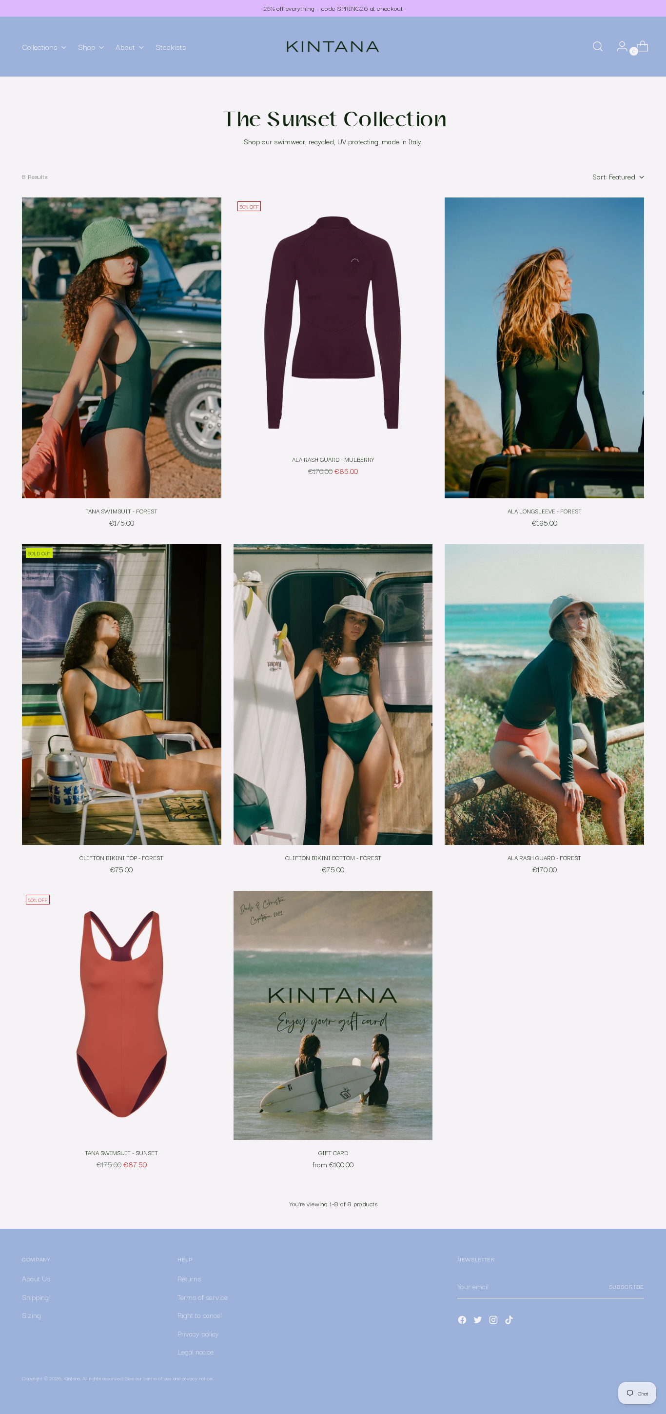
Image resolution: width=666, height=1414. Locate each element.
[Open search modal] (597, 46)
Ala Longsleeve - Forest (545, 510)
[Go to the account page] (618, 46)
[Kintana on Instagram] (494, 1321)
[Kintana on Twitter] (479, 1321)
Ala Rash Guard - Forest (544, 857)
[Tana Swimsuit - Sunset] (121, 1015)
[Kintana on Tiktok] (510, 1321)
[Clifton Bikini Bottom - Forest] (333, 694)
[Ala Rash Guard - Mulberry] (333, 322)
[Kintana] (333, 46)
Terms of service (202, 1296)
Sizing (31, 1314)
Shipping (35, 1296)
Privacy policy (198, 1333)
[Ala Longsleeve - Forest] (544, 347)
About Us (36, 1278)
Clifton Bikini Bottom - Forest (333, 857)
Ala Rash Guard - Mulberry (333, 459)
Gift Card (333, 1152)
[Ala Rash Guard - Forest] (544, 694)
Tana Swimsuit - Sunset (121, 1152)
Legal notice (195, 1351)
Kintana (71, 1378)
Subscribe (626, 1286)
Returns (189, 1278)
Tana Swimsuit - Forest (121, 510)
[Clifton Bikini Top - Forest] (121, 694)
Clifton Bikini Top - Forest (121, 857)
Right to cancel (199, 1314)
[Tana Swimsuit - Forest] (121, 347)
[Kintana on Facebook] (463, 1321)
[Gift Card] (333, 1015)
